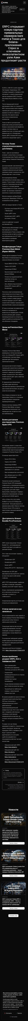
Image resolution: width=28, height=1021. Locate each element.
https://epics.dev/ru (10, 757)
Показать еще (13, 915)
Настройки (14, 1016)
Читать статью (13, 843)
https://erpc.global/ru (11, 747)
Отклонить (9, 1013)
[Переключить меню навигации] (24, 2)
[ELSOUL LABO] (4, 3)
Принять (19, 1013)
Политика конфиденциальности (10, 1009)
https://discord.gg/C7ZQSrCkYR (15, 650)
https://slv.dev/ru (10, 752)
